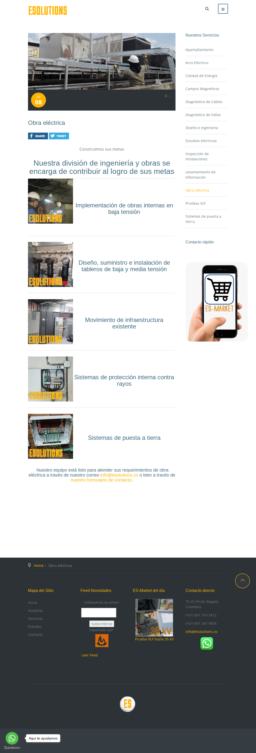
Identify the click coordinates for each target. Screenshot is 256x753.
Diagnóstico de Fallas (203, 114)
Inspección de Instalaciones (197, 156)
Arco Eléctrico (197, 62)
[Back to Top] (242, 580)
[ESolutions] (47, 11)
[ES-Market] (217, 301)
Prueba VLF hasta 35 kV (154, 639)
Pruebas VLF (196, 203)
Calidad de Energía (201, 75)
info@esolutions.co (119, 475)
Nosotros (35, 610)
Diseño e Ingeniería (202, 127)
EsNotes (35, 626)
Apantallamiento (199, 49)
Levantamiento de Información (201, 175)
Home (39, 565)
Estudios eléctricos (201, 140)
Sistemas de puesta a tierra (203, 219)
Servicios (35, 618)
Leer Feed (90, 655)
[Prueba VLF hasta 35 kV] (154, 617)
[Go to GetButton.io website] (12, 747)
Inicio (32, 602)
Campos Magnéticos (202, 88)
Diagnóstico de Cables (204, 101)
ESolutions (128, 705)
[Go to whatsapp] (12, 738)
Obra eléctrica (46, 122)
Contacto (35, 634)
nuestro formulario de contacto (101, 480)
